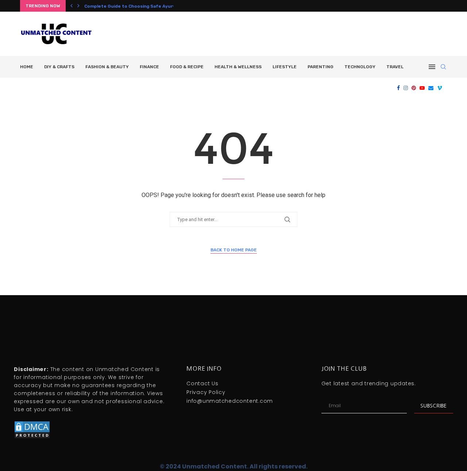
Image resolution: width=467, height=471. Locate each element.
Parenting (320, 66)
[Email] (430, 88)
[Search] (443, 66)
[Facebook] (398, 88)
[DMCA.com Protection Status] (32, 423)
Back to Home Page (234, 249)
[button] (71, 6)
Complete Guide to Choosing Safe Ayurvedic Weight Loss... (150, 6)
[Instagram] (406, 88)
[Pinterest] (414, 88)
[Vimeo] (439, 88)
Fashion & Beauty (107, 66)
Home (26, 66)
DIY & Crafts (59, 66)
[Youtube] (422, 88)
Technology (359, 66)
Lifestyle (285, 66)
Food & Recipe (187, 66)
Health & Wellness (238, 66)
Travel (395, 66)
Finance (149, 66)
